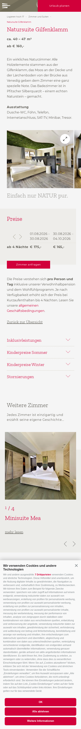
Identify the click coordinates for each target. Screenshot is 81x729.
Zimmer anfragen (28, 264)
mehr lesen (14, 532)
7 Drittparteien (43, 574)
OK (40, 702)
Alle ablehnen (40, 711)
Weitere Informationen (40, 720)
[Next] (73, 544)
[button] (76, 565)
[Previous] (66, 544)
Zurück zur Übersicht (25, 322)
